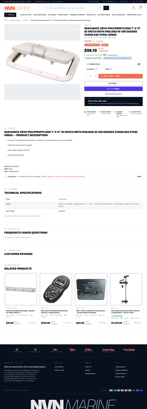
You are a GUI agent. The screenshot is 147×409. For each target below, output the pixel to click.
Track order (124, 1)
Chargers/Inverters (77, 14)
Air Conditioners (103, 14)
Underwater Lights (134, 14)
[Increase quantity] (95, 76)
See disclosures (113, 55)
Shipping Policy (121, 367)
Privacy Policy (120, 377)
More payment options (113, 94)
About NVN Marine (109, 1)
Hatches (25, 20)
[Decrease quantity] (86, 76)
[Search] (106, 8)
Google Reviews (90, 373)
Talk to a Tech (59, 370)
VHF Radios (52, 14)
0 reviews (99, 41)
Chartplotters (26, 14)
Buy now (112, 83)
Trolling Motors (39, 14)
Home (6, 20)
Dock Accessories (118, 14)
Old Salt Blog (59, 367)
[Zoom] (77, 27)
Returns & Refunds (122, 370)
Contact (87, 370)
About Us (88, 367)
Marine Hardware (15, 20)
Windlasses (91, 14)
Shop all (11, 14)
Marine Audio (63, 14)
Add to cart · (112, 76)
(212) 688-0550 (93, 1)
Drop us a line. (26, 237)
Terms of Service (121, 373)
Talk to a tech (137, 1)
